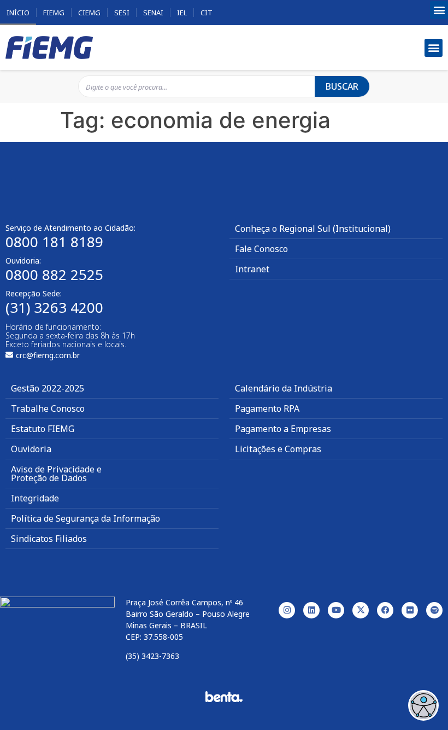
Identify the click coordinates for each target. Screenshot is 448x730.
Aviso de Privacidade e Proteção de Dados (56, 473)
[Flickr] (410, 610)
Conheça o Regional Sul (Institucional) (313, 229)
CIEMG (89, 12)
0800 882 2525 (54, 274)
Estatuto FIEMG (42, 429)
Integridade (35, 498)
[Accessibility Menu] (423, 705)
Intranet (252, 269)
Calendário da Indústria (283, 388)
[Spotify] (434, 610)
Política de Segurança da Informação (85, 518)
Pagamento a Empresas (283, 429)
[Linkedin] (311, 610)
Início (18, 12)
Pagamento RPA (267, 408)
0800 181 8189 (54, 242)
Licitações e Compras (278, 449)
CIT (207, 12)
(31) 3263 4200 (54, 307)
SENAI (153, 12)
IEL (182, 12)
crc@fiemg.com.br (48, 355)
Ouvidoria (31, 449)
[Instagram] (287, 610)
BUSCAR (342, 86)
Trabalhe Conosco (48, 408)
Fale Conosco (261, 249)
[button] (439, 10)
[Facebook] (385, 610)
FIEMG (53, 12)
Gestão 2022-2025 (47, 388)
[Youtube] (336, 610)
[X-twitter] (360, 610)
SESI (121, 12)
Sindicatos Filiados (49, 539)
